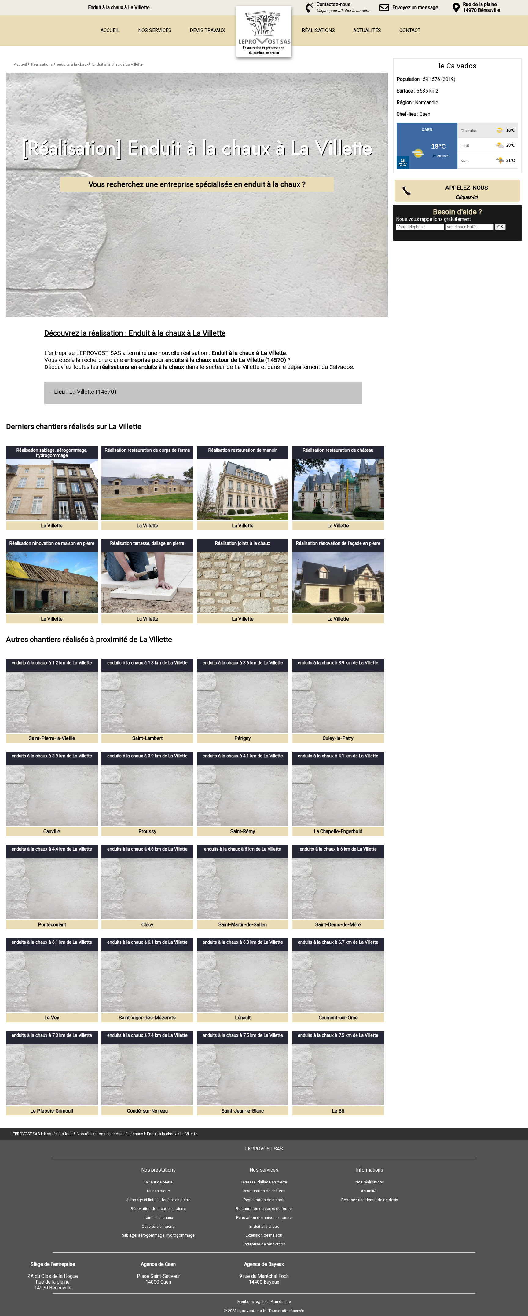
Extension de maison (264, 1235)
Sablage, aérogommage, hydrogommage (158, 1235)
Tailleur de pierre (158, 1182)
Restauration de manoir (264, 1200)
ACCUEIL (110, 30)
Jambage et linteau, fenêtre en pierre (158, 1200)
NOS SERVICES (154, 30)
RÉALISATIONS (318, 30)
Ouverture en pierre (158, 1226)
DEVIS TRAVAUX (207, 30)
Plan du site (281, 1301)
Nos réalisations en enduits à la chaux (110, 1134)
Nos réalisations (59, 1134)
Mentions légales (252, 1301)
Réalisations (42, 64)
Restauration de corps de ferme (264, 1208)
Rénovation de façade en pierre (158, 1208)
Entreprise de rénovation (264, 1244)
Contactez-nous (343, 7)
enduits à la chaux (73, 64)
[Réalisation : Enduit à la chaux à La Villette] (278, 55)
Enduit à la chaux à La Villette (117, 64)
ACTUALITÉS (367, 30)
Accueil (20, 64)
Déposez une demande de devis (369, 1200)
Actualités (370, 1191)
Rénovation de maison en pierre (264, 1217)
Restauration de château (264, 1191)
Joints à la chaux (158, 1217)
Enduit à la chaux (264, 1226)
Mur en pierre (158, 1191)
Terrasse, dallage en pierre (264, 1182)
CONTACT (409, 30)
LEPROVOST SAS (25, 1134)
